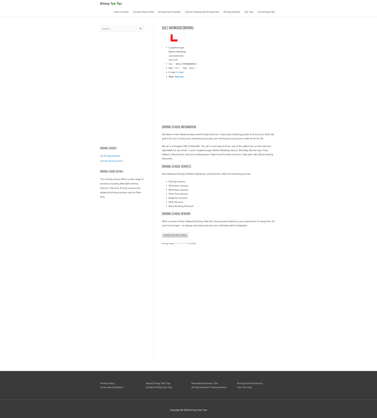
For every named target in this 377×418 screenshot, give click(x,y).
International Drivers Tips (204, 383)
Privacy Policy (107, 383)
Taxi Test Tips (244, 387)
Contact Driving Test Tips (159, 387)
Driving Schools (232, 11)
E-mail (179, 72)
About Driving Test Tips (158, 383)
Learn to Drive (121, 11)
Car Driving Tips (266, 11)
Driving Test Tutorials (169, 11)
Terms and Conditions (111, 387)
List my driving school (111, 160)
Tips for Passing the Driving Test (202, 11)
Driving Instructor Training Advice (208, 387)
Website (179, 76)
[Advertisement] (122, 91)
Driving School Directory (250, 383)
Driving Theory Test (143, 11)
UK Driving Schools (110, 155)
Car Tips (248, 11)
